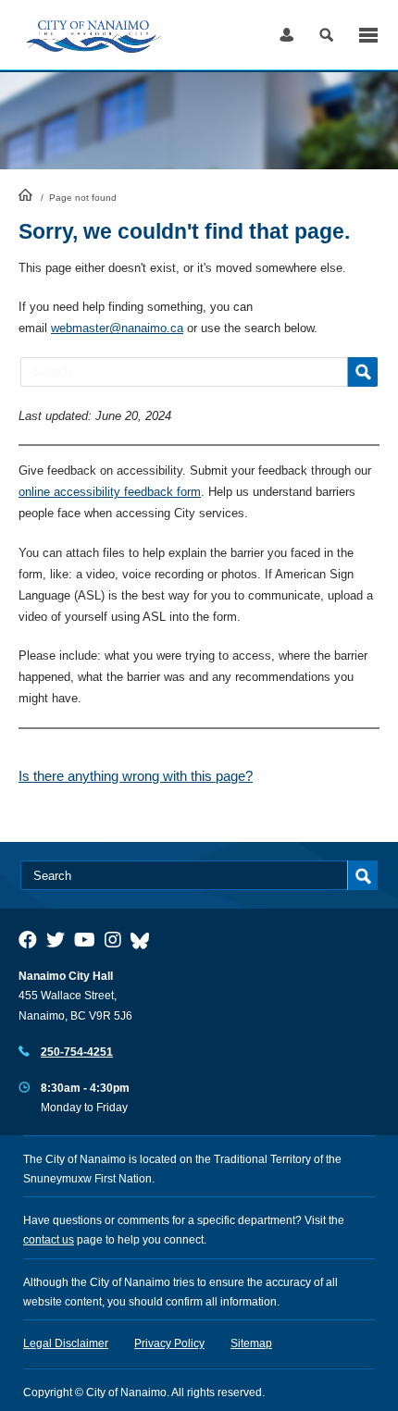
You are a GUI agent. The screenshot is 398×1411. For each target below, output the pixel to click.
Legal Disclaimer (65, 1343)
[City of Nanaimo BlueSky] (144, 940)
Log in (286, 34)
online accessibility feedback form (110, 492)
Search (326, 34)
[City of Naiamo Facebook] (28, 940)
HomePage (25, 194)
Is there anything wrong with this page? (136, 776)
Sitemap (251, 1343)
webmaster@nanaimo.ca (117, 328)
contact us (48, 1239)
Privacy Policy (169, 1343)
